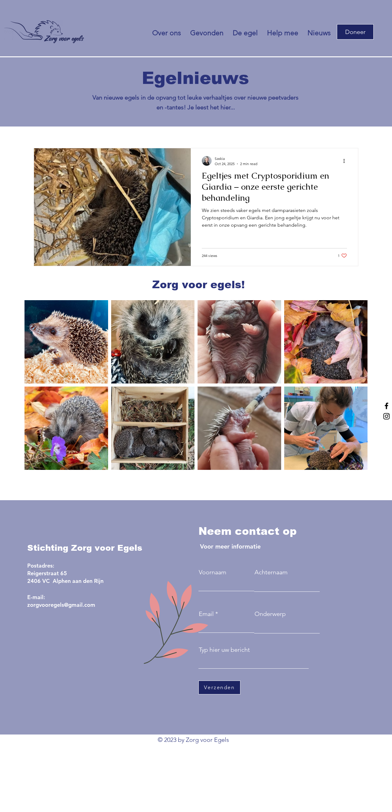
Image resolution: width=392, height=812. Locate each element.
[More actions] (346, 160)
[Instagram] (386, 416)
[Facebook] (386, 406)
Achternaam (271, 572)
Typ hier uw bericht (224, 650)
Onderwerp (270, 614)
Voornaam (212, 572)
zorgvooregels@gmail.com (61, 604)
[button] (355, 32)
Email (206, 614)
